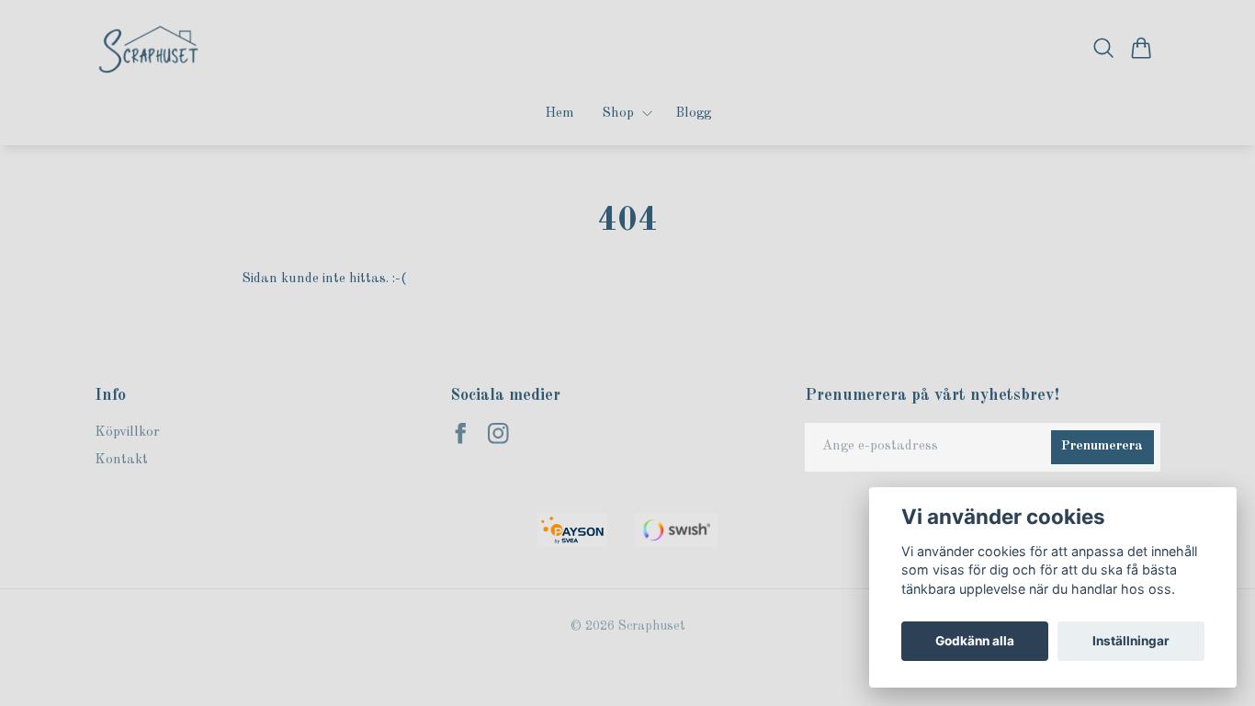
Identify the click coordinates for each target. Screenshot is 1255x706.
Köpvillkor (127, 432)
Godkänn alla (974, 640)
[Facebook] (460, 433)
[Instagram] (498, 433)
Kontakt (121, 460)
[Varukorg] (1141, 48)
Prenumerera (1102, 446)
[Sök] (1104, 48)
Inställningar (1131, 640)
